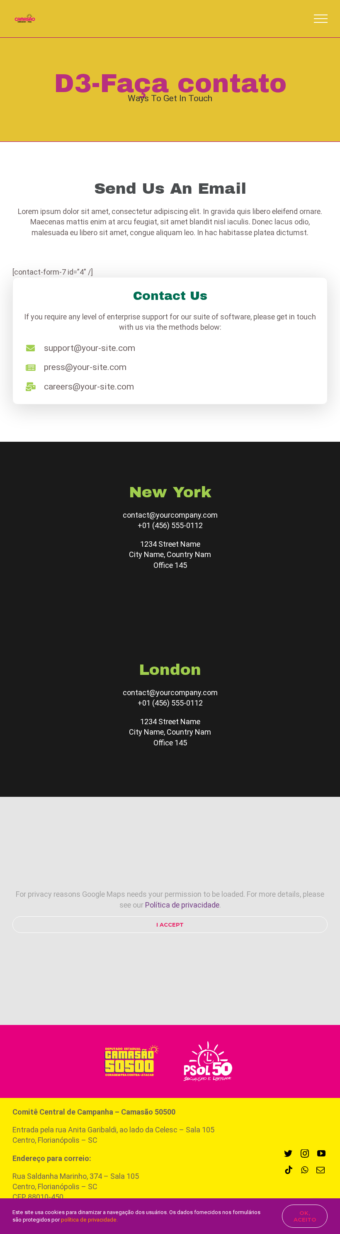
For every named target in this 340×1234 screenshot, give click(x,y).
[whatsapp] (304, 1170)
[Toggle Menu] (320, 19)
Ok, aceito (305, 1216)
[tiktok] (288, 1170)
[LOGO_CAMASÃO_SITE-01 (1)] (129, 1044)
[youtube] (321, 1153)
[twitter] (288, 1153)
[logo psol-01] (208, 1040)
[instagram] (305, 1153)
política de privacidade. (89, 1220)
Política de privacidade (182, 905)
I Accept (170, 924)
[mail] (320, 1170)
